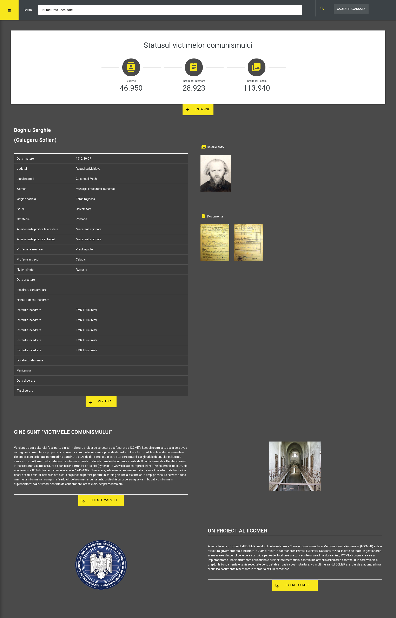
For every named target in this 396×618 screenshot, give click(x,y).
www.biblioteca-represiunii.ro (133, 465)
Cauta (28, 10)
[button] (9, 10)
